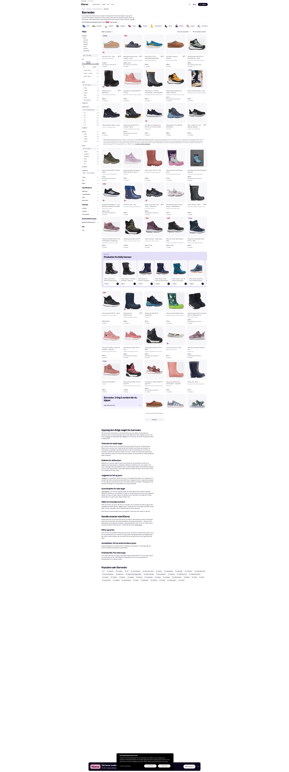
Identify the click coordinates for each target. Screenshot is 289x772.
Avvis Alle (150, 766)
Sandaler (85, 42)
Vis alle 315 (85, 102)
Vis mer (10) (86, 50)
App (108, 4)
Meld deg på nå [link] (189, 766)
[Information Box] (112, 32)
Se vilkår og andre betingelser (142, 144)
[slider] (83, 64)
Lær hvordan (113, 22)
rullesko (124, 436)
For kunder (83, 1)
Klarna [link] (83, 9)
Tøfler (84, 38)
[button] (194, 4)
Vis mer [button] (154, 419)
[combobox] (183, 32)
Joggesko (85, 44)
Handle (104, 4)
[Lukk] (171, 755)
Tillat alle (164, 766)
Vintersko (85, 48)
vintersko (107, 436)
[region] (145, 761)
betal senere (138, 525)
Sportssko (85, 40)
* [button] (109, 64)
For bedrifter (90, 1)
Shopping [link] (89, 9)
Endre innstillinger (125, 766)
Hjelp (112, 4)
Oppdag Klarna (96, 4)
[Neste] (205, 26)
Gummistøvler (105, 491)
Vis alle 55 (84, 127)
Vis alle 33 (84, 166)
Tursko (85, 46)
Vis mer (132, 19)
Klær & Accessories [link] (97, 9)
